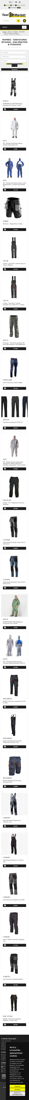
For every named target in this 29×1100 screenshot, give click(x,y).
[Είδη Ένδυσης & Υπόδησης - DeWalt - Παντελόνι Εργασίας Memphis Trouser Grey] (14, 1002)
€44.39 (16, 548)
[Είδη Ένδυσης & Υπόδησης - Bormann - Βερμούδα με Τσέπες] (14, 207)
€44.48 (16, 588)
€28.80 (16, 786)
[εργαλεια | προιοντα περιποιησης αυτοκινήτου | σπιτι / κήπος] (14, 14)
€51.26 (16, 388)
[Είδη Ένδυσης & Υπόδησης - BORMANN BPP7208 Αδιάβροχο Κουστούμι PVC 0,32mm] (14, 605)
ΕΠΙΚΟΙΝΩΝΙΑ (13, 7)
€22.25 (16, 866)
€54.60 (16, 747)
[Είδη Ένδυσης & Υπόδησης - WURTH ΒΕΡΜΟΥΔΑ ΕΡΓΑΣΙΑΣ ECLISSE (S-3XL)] (14, 764)
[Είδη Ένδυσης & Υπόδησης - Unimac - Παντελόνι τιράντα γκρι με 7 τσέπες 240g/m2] (14, 247)
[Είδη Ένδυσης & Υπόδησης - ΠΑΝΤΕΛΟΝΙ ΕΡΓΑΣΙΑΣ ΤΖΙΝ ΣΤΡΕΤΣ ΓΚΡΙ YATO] (14, 526)
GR (12, 2)
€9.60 (15, 628)
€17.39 (16, 945)
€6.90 (15, 149)
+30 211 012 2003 (21, 5)
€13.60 (16, 349)
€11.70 (16, 190)
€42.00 (16, 707)
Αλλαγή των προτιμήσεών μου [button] (17, 1093)
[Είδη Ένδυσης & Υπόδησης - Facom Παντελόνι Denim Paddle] (14, 366)
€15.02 (16, 269)
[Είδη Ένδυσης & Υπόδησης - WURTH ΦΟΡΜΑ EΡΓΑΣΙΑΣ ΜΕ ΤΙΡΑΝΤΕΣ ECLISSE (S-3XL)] (14, 724)
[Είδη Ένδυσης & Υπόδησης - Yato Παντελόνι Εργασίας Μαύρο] (14, 962)
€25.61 (16, 826)
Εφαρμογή (14, 69)
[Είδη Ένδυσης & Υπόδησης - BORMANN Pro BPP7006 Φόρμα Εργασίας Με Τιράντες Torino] (14, 87)
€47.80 (16, 667)
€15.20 (16, 229)
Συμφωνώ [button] (17, 1086)
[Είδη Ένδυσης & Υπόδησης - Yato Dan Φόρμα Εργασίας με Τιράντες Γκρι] (14, 804)
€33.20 (16, 309)
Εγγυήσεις (3, 1048)
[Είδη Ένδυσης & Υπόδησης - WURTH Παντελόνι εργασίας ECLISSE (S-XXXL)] (14, 685)
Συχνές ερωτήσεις (5, 1060)
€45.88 (16, 469)
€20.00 (16, 109)
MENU (4, 27)
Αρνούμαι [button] (17, 1089)
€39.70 (16, 428)
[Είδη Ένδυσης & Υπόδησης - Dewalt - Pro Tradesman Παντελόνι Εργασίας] (14, 486)
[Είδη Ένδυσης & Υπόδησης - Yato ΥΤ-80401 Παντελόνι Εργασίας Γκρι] (14, 923)
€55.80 (16, 508)
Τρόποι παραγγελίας (6, 1041)
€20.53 (16, 905)
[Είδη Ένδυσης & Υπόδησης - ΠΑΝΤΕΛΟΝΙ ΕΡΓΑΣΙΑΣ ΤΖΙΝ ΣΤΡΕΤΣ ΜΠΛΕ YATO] (14, 565)
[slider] (6, 64)
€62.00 (16, 1025)
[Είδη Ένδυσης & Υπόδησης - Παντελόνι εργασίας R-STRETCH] (14, 406)
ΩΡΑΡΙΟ (8, 5)
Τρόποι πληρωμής (5, 1042)
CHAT (13, 5)
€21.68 (16, 985)
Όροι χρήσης (4, 1055)
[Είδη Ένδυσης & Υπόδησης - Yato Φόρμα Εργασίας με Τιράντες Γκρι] (14, 843)
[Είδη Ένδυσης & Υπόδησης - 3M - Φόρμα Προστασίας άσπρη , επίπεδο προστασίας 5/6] (14, 127)
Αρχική (4, 32)
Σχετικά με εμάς (4, 1054)
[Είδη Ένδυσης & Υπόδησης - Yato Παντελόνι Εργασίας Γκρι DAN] (14, 883)
